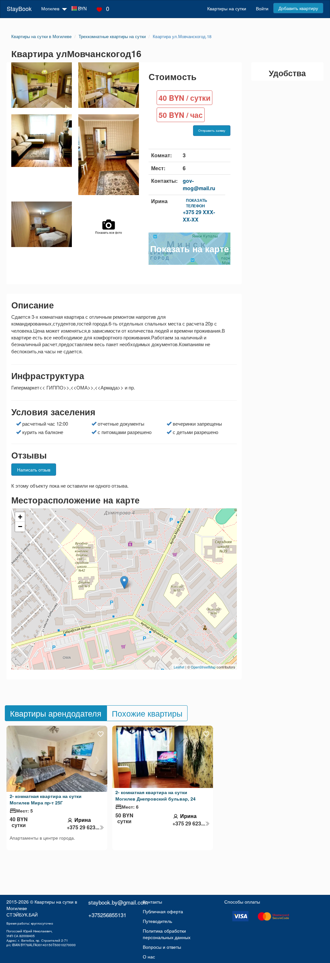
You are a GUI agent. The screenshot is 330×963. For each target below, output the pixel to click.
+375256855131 (107, 915)
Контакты (152, 901)
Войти (262, 8)
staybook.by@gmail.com (118, 902)
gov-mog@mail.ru (199, 184)
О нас (149, 956)
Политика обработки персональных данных (166, 933)
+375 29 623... (83, 827)
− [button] (20, 527)
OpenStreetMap (203, 666)
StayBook (19, 8)
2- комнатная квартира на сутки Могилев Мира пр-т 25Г (46, 799)
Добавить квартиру (298, 8)
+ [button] (20, 517)
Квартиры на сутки (226, 8)
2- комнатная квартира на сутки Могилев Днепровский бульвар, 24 (155, 795)
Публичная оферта (163, 911)
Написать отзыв (33, 469)
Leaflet (179, 666)
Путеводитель (157, 921)
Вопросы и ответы (162, 947)
